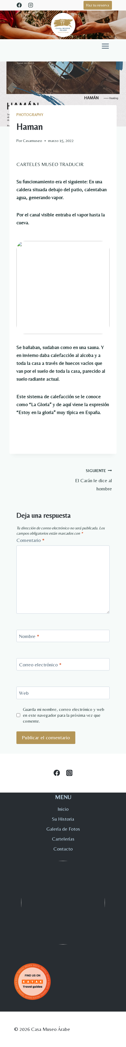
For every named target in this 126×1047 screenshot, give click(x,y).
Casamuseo (32, 140)
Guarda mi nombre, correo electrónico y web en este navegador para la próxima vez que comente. (63, 715)
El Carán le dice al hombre (93, 480)
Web (24, 693)
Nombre (29, 636)
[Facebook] (19, 5)
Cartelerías (63, 839)
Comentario (30, 540)
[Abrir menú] (105, 46)
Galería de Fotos (63, 829)
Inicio (63, 809)
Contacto (63, 849)
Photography (30, 115)
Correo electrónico (40, 665)
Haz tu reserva (97, 5)
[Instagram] (30, 5)
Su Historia (63, 819)
